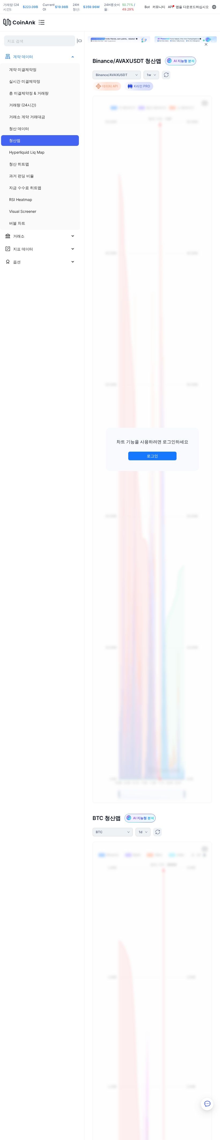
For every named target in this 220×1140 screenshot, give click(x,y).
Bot (147, 7)
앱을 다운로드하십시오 (192, 7)
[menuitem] (40, 69)
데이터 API (110, 86)
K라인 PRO (142, 86)
